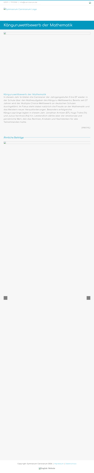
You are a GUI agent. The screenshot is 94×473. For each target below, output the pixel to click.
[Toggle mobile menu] (89, 9)
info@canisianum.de (28, 2)
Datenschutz (70, 464)
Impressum (59, 464)
